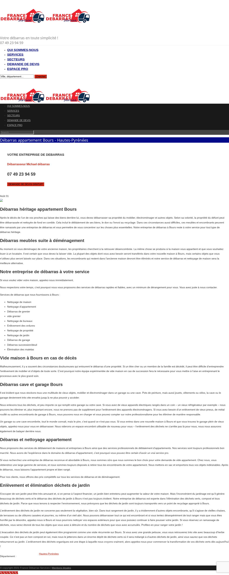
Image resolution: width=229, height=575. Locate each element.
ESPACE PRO (17, 69)
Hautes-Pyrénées (49, 553)
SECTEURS (16, 59)
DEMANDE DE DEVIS (23, 64)
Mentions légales (61, 567)
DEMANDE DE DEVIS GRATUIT (26, 184)
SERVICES (15, 54)
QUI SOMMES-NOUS (22, 50)
